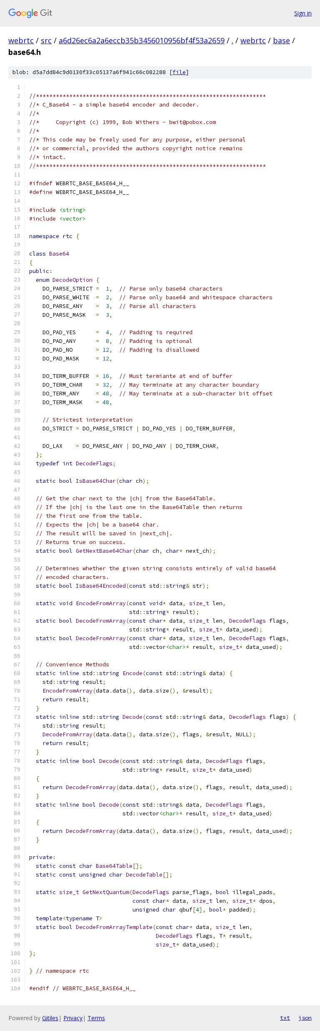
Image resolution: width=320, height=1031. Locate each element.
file (179, 72)
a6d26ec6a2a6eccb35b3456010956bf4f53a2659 (142, 40)
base (281, 40)
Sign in (303, 13)
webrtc (21, 40)
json (305, 1017)
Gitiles (50, 1018)
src (46, 40)
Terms (96, 1018)
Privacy (72, 1018)
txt (285, 1017)
